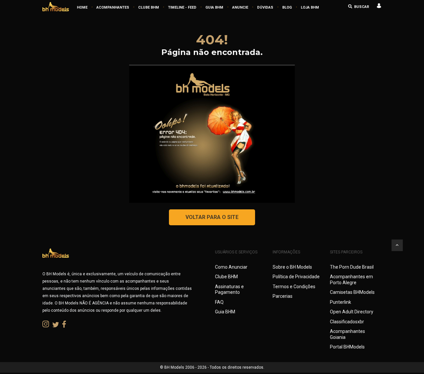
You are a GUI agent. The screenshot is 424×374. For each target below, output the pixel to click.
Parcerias (282, 296)
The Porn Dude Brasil (352, 267)
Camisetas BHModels (352, 292)
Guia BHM (225, 311)
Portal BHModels (347, 346)
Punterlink (340, 302)
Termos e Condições (294, 286)
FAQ (219, 302)
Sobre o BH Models (292, 267)
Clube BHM (148, 7)
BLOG (287, 7)
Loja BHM (310, 7)
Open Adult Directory (351, 311)
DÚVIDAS (265, 7)
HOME (82, 7)
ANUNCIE (240, 7)
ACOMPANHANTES (112, 7)
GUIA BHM (214, 7)
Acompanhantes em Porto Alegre (351, 279)
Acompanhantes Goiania (347, 334)
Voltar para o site (212, 217)
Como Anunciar (231, 267)
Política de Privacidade (296, 276)
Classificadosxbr (347, 321)
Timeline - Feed (182, 7)
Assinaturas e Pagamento (229, 289)
